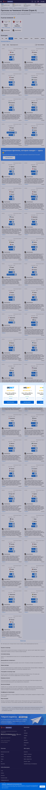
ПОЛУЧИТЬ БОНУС (10, 402)
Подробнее (11, 787)
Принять (42, 786)
